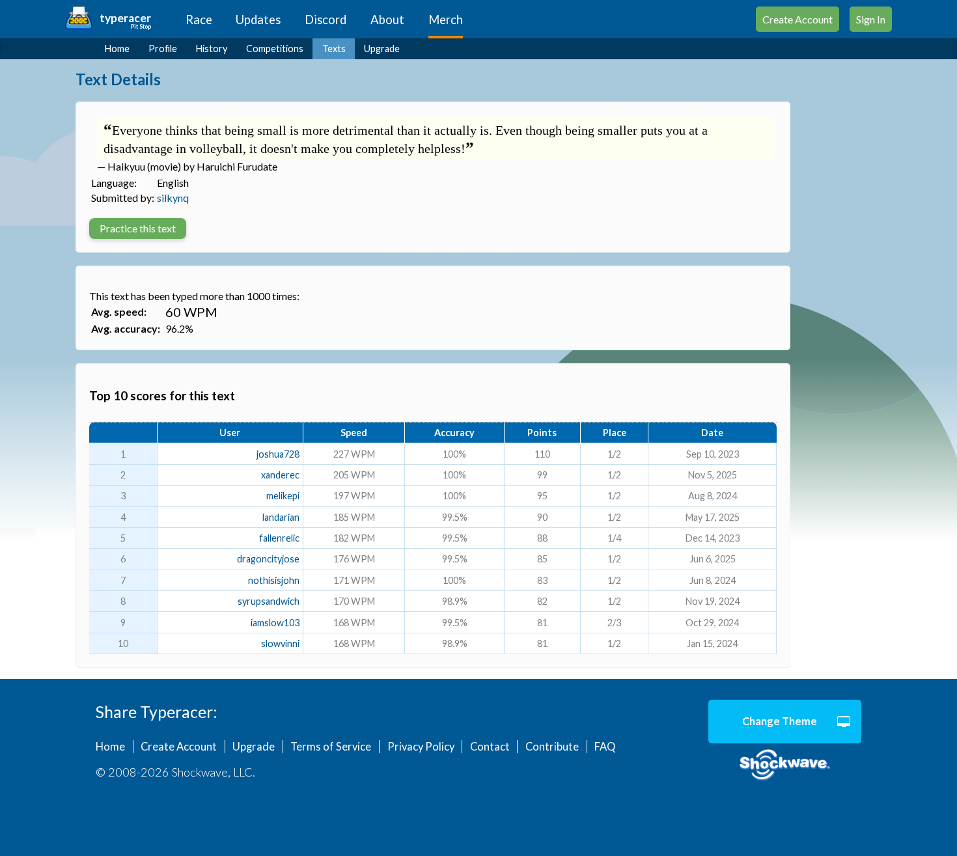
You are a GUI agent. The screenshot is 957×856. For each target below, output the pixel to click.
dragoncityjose (268, 558)
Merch (445, 19)
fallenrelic (279, 538)
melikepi (282, 495)
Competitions (274, 48)
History (211, 48)
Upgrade (382, 48)
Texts (334, 48)
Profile (162, 48)
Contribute (552, 746)
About (387, 19)
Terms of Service (330, 746)
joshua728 (278, 454)
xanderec (280, 474)
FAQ (604, 746)
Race (199, 19)
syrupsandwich (268, 601)
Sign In (870, 19)
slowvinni (280, 643)
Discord (325, 19)
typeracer (125, 18)
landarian (280, 517)
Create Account (797, 19)
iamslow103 (275, 622)
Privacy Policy (420, 746)
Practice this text (138, 228)
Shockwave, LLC (784, 765)
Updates (258, 19)
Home (117, 48)
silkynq (173, 197)
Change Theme (779, 721)
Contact (490, 746)
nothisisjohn (273, 580)
